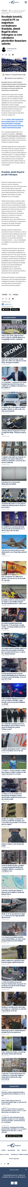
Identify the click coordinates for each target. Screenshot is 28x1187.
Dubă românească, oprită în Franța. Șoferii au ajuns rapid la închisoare (13, 961)
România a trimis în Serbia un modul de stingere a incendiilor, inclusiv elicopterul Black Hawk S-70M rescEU (14, 601)
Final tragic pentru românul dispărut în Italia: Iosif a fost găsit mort (13, 1031)
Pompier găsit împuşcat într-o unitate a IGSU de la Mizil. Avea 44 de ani (13, 750)
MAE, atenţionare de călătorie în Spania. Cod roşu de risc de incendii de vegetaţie (13, 578)
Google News (8, 304)
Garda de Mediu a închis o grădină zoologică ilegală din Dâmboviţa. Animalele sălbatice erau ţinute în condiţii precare (12, 868)
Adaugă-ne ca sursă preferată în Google (15, 74)
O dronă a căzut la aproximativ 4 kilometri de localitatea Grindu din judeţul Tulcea (12, 892)
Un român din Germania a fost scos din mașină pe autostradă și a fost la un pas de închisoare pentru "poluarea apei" (13, 726)
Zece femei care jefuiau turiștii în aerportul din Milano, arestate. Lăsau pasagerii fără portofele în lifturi (13, 939)
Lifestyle (24, 1150)
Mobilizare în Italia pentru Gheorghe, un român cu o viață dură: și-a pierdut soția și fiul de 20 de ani (13, 1009)
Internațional (11, 1150)
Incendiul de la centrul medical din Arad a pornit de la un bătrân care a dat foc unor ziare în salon (13, 528)
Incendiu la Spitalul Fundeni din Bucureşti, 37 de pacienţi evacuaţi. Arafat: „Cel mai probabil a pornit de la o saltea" (13, 626)
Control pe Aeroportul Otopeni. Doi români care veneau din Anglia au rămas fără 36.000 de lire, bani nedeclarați (13, 1076)
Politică (3, 1150)
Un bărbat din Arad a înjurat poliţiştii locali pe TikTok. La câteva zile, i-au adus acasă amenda (13, 409)
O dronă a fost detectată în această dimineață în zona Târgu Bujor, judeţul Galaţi (14, 552)
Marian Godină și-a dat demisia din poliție (12, 845)
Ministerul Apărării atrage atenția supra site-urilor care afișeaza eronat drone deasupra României (13, 360)
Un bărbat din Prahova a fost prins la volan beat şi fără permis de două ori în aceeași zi (13, 505)
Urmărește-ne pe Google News (15, 78)
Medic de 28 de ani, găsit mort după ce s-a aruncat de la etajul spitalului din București (13, 915)
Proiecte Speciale (14, 1158)
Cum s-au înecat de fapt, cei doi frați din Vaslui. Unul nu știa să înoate (13, 1053)
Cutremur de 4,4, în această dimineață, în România (10, 483)
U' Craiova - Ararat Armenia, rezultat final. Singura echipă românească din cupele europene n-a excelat (13, 772)
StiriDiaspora (4, 10)
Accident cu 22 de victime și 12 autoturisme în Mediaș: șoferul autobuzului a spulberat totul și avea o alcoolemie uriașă (13, 796)
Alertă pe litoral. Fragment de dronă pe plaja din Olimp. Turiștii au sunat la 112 (13, 432)
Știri (10, 10)
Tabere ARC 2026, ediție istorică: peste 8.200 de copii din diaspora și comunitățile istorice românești (13, 337)
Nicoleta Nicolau (12, 48)
